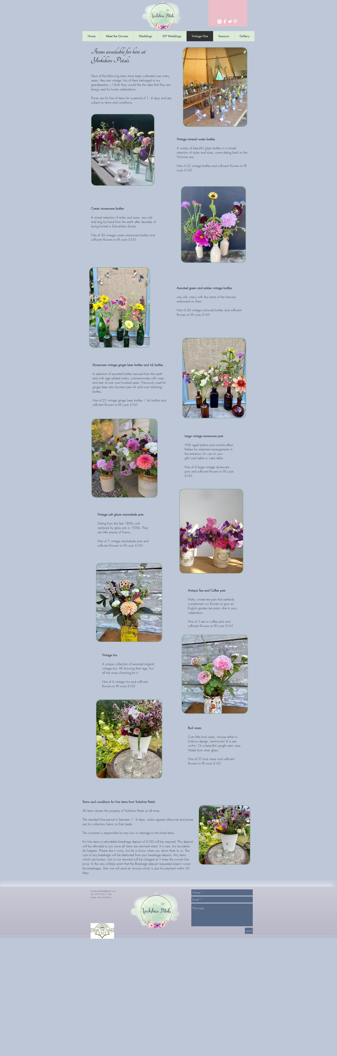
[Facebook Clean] (225, 21)
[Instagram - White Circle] (219, 21)
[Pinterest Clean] (235, 21)
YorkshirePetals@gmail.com (103, 891)
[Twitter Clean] (230, 21)
